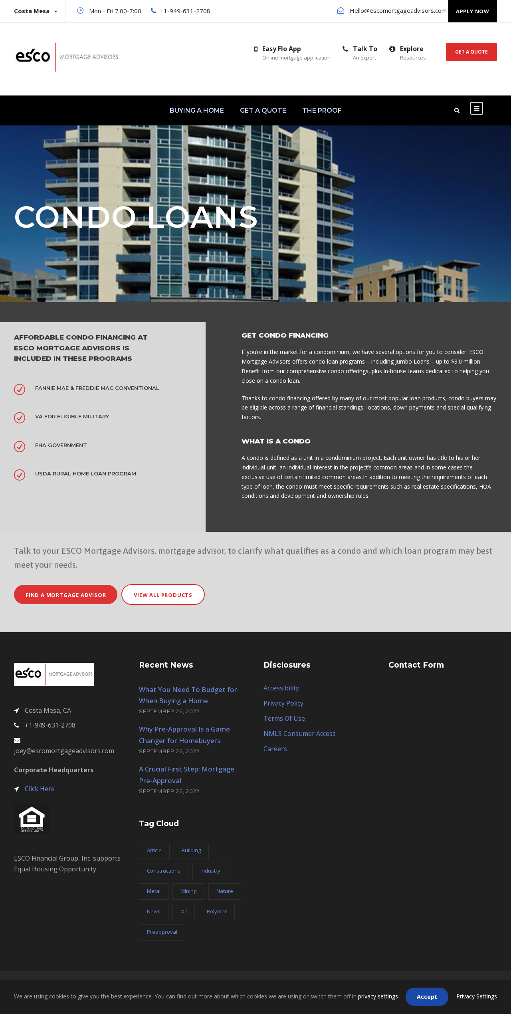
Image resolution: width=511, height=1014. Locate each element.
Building (191, 850)
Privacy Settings (476, 996)
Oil (183, 911)
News (153, 911)
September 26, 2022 (169, 711)
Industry (210, 870)
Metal (153, 891)
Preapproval (162, 931)
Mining (188, 891)
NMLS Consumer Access (299, 733)
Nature (224, 891)
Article (154, 850)
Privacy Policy (283, 703)
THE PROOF (322, 110)
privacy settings (378, 996)
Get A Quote (471, 51)
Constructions (163, 870)
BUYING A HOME (197, 110)
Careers (275, 748)
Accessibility (281, 688)
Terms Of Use (284, 718)
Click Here (40, 788)
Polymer (217, 911)
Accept (427, 996)
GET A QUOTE (263, 110)
